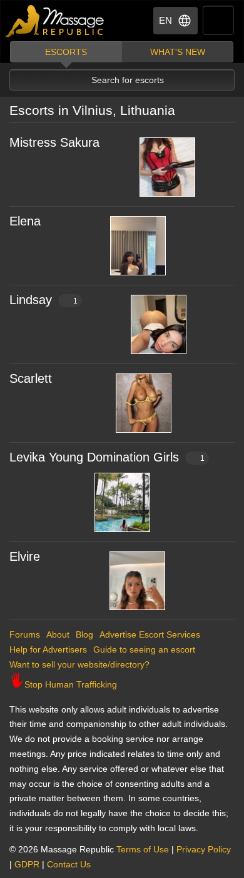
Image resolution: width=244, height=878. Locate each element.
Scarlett (30, 378)
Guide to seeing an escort (144, 649)
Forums (24, 634)
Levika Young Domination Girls (107, 457)
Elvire (24, 556)
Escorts (66, 52)
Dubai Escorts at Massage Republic (55, 21)
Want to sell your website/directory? (79, 664)
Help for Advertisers (48, 649)
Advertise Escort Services (149, 634)
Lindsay (43, 300)
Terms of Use (142, 849)
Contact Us (69, 864)
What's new (177, 52)
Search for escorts (127, 80)
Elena (25, 221)
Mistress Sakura (54, 142)
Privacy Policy (203, 849)
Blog (84, 634)
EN (165, 20)
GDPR (26, 864)
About (57, 634)
